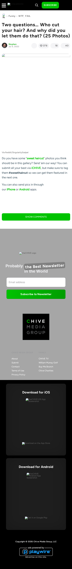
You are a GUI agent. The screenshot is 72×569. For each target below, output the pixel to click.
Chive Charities (46, 370)
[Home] (4, 16)
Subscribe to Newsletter (35, 294)
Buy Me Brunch (46, 366)
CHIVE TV (44, 358)
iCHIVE (36, 168)
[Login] (64, 5)
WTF (21, 16)
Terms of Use (18, 370)
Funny (12, 16)
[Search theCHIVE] (36, 5)
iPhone (11, 189)
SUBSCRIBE (50, 5)
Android (24, 189)
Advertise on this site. (36, 557)
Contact (16, 366)
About (15, 358)
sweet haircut (35, 158)
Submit (15, 362)
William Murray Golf (48, 362)
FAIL (27, 16)
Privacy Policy (18, 374)
